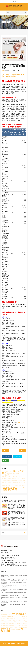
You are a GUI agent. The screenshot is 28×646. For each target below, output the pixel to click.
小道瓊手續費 (15, 620)
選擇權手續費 (10, 489)
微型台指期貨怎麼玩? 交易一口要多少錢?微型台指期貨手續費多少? (13, 583)
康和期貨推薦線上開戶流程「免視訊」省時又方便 (13, 595)
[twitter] (13, 1)
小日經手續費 (16, 618)
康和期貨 (10, 478)
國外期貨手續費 (19, 614)
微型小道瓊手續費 (9, 484)
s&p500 (11, 471)
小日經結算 (14, 476)
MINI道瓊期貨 (5, 471)
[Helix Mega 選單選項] (3, 13)
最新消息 (6, 70)
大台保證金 (9, 473)
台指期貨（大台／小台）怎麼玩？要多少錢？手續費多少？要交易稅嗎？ (14, 602)
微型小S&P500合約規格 (11, 480)
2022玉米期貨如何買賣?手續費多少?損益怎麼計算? (13, 592)
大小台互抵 (22, 473)
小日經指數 (9, 476)
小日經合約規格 (19, 475)
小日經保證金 (12, 475)
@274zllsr (10, 402)
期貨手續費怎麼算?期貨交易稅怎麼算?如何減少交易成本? (14, 598)
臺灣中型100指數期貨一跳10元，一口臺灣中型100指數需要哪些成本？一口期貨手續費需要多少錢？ (14, 580)
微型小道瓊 (7, 482)
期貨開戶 (17, 487)
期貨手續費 (10, 487)
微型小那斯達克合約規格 (13, 485)
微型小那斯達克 (16, 484)
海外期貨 (22, 487)
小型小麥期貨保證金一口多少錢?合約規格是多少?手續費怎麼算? (14, 590)
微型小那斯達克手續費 (22, 627)
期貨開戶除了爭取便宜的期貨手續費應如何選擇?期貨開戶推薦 (13, 605)
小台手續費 (6, 475)
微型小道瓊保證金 (14, 482)
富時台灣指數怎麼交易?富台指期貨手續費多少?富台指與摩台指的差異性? (14, 576)
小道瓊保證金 (20, 476)
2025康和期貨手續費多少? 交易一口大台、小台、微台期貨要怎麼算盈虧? (13, 587)
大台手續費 (16, 473)
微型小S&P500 (15, 478)
